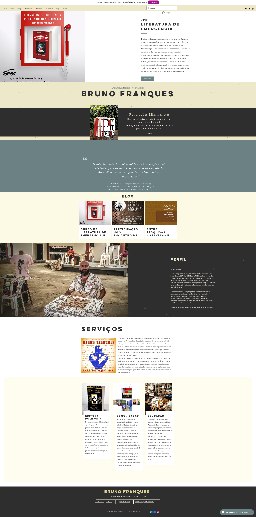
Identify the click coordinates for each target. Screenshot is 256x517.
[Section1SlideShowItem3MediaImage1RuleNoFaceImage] (129, 186)
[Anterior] (6, 166)
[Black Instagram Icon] (253, 8)
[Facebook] (155, 512)
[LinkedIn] (151, 512)
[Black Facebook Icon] (249, 8)
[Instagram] (158, 512)
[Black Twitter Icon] (246, 8)
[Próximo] (250, 166)
